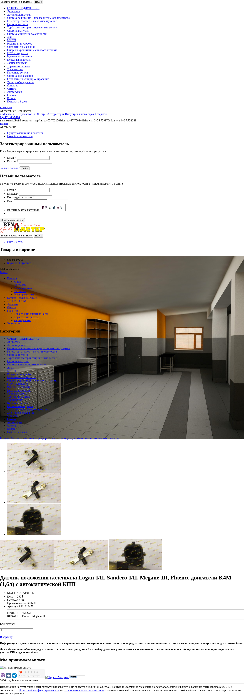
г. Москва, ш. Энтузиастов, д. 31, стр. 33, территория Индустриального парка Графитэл (53, 114)
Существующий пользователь (25, 132)
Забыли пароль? (9, 168)
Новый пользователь (20, 136)
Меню (4, 272)
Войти (4, 123)
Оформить (25, 263)
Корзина (12, 263)
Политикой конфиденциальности (39, 690)
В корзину (6, 636)
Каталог (5, 438)
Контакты (6, 107)
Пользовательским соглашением (84, 690)
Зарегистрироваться (12, 220)
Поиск (38, 2)
